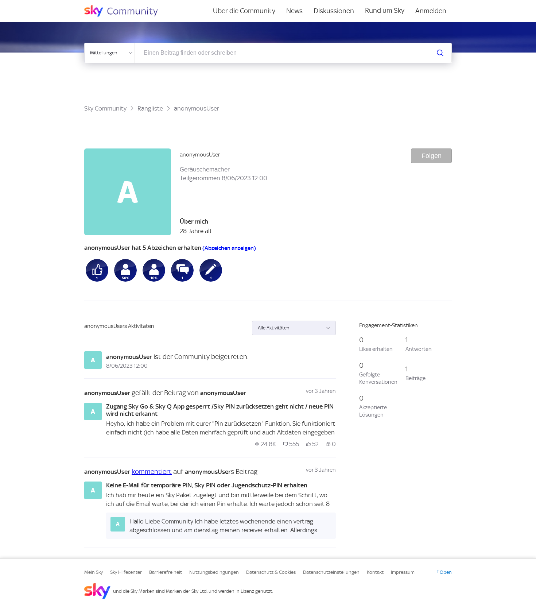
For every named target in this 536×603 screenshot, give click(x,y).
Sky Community (105, 108)
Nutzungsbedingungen (214, 572)
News (294, 11)
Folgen (432, 155)
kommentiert (152, 471)
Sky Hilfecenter (126, 572)
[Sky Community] (125, 11)
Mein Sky (93, 572)
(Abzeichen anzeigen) (229, 248)
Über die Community (244, 11)
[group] (265, 444)
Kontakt (375, 572)
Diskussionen (334, 11)
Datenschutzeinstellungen (331, 572)
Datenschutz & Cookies (271, 572)
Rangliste (150, 108)
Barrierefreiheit (165, 572)
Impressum (403, 572)
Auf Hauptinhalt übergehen (35, 5)
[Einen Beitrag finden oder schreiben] (440, 53)
